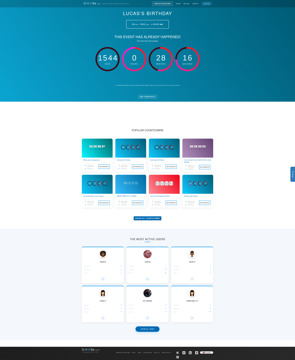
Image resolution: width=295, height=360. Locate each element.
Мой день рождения (91, 160)
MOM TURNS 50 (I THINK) (127, 196)
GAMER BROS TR (192, 301)
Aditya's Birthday (191, 196)
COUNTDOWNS (147, 352)
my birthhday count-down (93, 196)
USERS (139, 352)
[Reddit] (196, 352)
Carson (147, 262)
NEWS (133, 352)
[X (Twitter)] (183, 352)
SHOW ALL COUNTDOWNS (147, 218)
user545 (103, 262)
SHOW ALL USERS (147, 329)
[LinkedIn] (190, 352)
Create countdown (162, 3)
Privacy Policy (166, 352)
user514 (192, 262)
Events (196, 3)
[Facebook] (177, 352)
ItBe (92, 3)
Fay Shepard (147, 301)
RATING (187, 3)
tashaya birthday (123, 160)
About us (157, 352)
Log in (206, 3)
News (178, 3)
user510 (103, 301)
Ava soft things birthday (160, 196)
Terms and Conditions (123, 352)
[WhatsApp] (177, 357)
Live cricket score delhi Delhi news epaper (197, 161)
